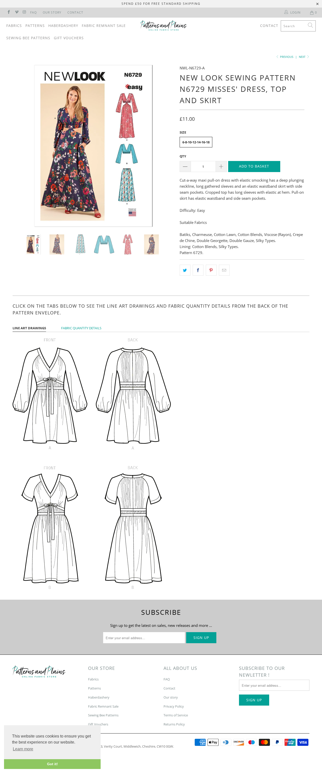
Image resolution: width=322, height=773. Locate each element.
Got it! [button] (52, 764)
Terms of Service (176, 715)
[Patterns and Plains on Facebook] (8, 12)
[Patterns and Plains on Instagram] (24, 12)
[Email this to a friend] (224, 270)
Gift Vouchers (69, 37)
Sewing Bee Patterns (28, 37)
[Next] (166, 146)
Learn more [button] (23, 749)
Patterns (35, 25)
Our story (171, 697)
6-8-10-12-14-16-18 (196, 142)
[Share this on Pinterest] (211, 270)
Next (302, 57)
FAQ (33, 12)
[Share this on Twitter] (185, 270)
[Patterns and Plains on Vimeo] (16, 12)
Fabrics (14, 25)
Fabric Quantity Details (81, 328)
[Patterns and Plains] (163, 25)
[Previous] (21, 146)
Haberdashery (63, 25)
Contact (75, 12)
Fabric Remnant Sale (104, 25)
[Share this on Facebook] (198, 270)
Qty (183, 156)
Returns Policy (174, 724)
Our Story (52, 12)
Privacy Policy (174, 706)
